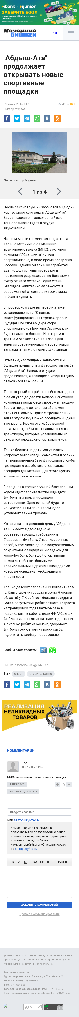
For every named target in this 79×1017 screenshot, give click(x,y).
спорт (18, 673)
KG (54, 33)
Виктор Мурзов (15, 109)
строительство (40, 673)
